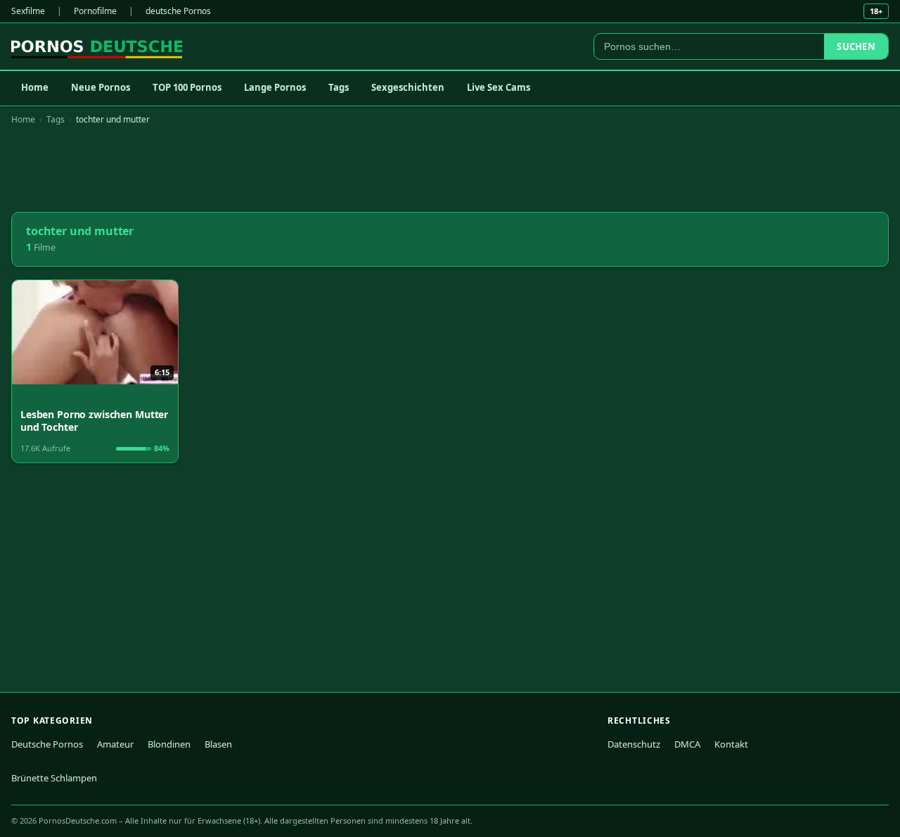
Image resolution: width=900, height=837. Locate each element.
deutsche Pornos (178, 11)
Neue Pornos (100, 87)
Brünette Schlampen (54, 778)
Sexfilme (28, 11)
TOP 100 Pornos (187, 87)
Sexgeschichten (407, 87)
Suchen (856, 46)
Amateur (115, 744)
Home (35, 87)
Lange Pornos (275, 87)
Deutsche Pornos (47, 744)
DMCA (687, 744)
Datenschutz (634, 744)
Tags (338, 87)
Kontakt (731, 744)
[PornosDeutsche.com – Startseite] (96, 46)
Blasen (218, 744)
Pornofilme (95, 11)
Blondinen (169, 744)
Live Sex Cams (498, 87)
